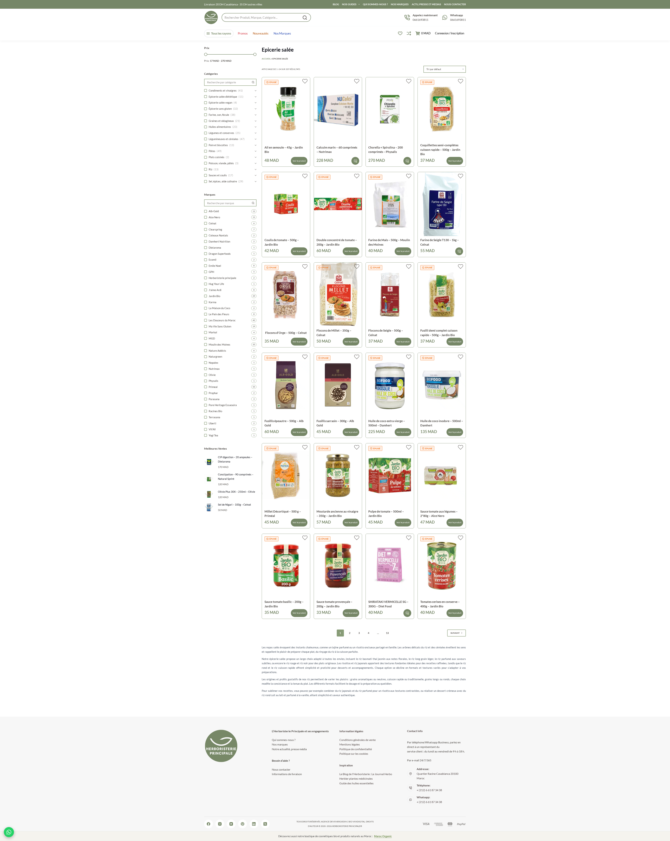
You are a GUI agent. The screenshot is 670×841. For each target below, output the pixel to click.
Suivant (455, 633)
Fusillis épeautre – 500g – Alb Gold (284, 423)
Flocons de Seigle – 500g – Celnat (385, 333)
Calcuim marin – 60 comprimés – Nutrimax (337, 150)
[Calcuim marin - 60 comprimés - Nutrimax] (338, 109)
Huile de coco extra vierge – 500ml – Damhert (386, 423)
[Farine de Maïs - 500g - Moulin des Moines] (390, 204)
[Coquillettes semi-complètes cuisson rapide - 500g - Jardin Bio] (442, 109)
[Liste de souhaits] (400, 33)
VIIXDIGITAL (359, 821)
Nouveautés (260, 33)
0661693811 (420, 19)
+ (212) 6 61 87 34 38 (429, 790)
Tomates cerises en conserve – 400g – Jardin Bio (440, 604)
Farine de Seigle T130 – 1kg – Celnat (439, 242)
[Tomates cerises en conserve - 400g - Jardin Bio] (442, 566)
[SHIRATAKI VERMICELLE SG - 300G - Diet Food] (390, 566)
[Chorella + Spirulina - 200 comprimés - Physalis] (390, 109)
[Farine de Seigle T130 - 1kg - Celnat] (442, 204)
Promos (243, 33)
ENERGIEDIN (340, 821)
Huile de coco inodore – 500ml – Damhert (441, 423)
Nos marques (282, 33)
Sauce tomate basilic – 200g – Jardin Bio (284, 604)
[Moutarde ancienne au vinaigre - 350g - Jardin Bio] (338, 475)
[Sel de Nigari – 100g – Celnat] (209, 507)
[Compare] (409, 33)
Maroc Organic (383, 836)
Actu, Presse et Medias (426, 4)
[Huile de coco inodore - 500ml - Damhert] (442, 385)
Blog (336, 4)
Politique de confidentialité (355, 749)
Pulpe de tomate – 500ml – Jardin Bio (386, 514)
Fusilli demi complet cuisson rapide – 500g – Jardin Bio (438, 333)
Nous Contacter (455, 4)
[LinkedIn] (254, 824)
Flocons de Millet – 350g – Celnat (334, 333)
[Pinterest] (242, 824)
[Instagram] (219, 824)
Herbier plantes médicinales (356, 778)
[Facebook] (208, 824)
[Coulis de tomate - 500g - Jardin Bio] (286, 204)
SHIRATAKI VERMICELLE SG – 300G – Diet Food (388, 604)
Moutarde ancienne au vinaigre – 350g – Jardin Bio (337, 514)
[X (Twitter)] (265, 824)
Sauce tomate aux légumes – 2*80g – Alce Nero (439, 514)
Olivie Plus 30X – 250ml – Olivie (236, 491)
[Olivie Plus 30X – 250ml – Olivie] (209, 494)
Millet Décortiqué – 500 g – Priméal (283, 514)
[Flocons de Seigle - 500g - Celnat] (390, 295)
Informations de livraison (287, 774)
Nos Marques (400, 4)
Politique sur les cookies (353, 753)
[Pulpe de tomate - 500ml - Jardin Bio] (390, 475)
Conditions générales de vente (357, 739)
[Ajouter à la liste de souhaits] (304, 81)
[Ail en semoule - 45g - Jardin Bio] (286, 109)
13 (387, 632)
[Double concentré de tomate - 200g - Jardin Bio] (338, 204)
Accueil (266, 58)
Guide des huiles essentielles (356, 783)
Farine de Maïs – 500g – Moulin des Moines (389, 242)
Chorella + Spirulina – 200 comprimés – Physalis (385, 150)
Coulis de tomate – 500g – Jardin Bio (282, 242)
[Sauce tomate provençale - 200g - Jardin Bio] (338, 566)
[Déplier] (255, 90)
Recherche (305, 17)
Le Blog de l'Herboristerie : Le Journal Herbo (365, 774)
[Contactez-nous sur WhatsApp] (9, 832)
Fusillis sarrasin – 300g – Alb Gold (335, 423)
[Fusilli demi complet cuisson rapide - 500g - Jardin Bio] (442, 295)
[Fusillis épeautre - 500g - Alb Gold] (286, 385)
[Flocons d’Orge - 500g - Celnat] (286, 295)
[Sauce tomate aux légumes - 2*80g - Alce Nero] (442, 475)
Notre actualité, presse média (289, 749)
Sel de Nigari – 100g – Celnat (234, 504)
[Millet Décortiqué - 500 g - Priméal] (286, 475)
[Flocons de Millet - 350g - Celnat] (338, 295)
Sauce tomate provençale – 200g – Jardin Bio (334, 604)
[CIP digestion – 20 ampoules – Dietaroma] (209, 462)
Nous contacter (281, 769)
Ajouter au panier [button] (355, 161)
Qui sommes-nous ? (375, 4)
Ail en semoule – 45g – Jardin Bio (284, 150)
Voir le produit (299, 161)
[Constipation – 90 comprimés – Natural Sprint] (209, 479)
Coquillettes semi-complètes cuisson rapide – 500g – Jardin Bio (440, 149)
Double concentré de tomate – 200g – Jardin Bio (337, 242)
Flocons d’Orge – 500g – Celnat (286, 333)
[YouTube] (231, 824)
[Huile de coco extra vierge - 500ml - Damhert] (390, 385)
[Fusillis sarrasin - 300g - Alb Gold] (338, 385)
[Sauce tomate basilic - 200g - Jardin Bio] (286, 566)
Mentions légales (349, 744)
